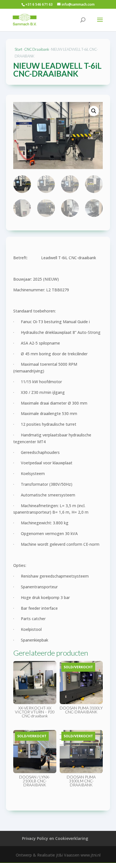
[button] (94, 111)
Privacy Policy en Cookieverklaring (55, 838)
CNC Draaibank (36, 49)
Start (18, 49)
